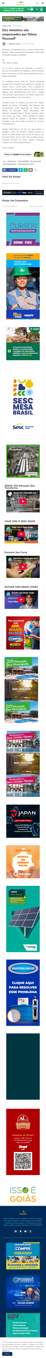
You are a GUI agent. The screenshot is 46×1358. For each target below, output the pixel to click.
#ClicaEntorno (18, 26)
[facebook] (16, 1231)
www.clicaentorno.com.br (26, 164)
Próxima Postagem (36, 206)
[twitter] (20, 1231)
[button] (3, 3)
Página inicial (6, 26)
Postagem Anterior (10, 206)
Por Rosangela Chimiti (9, 164)
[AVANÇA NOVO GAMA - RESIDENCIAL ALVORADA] (23, 344)
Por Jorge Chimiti (36, 161)
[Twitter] (20, 170)
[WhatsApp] (25, 170)
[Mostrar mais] (35, 170)
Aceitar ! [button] (7, 1354)
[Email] (30, 170)
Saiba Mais (6, 1351)
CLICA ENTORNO (23, 161)
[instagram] (30, 1231)
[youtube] (25, 1231)
